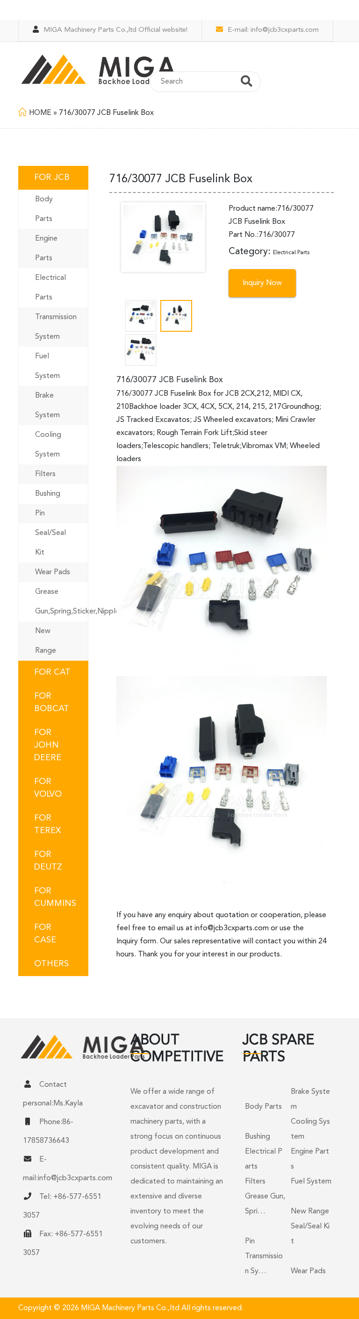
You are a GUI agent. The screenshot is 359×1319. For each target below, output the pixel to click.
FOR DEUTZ (48, 860)
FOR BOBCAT (51, 702)
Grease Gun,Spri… (265, 1204)
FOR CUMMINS (55, 897)
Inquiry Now (262, 283)
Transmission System (56, 327)
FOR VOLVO (48, 788)
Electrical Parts (50, 287)
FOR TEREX (47, 824)
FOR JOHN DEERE (47, 745)
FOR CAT (52, 672)
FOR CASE (45, 933)
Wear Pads (52, 572)
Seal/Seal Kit (50, 542)
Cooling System (48, 444)
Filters (45, 474)
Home (40, 113)
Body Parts (44, 209)
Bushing (47, 494)
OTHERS (51, 964)
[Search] (246, 83)
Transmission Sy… (264, 1264)
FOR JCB (52, 177)
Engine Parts (46, 248)
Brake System (47, 405)
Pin (40, 513)
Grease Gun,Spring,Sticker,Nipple (61, 601)
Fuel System (47, 366)
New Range (45, 641)
